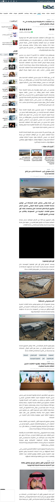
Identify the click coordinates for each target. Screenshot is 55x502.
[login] (8, 1)
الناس (6, 65)
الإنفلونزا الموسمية (35, 359)
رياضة (31, 13)
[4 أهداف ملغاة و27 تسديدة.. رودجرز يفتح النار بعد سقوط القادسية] (15, 42)
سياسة (43, 13)
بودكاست (26, 13)
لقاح (43, 359)
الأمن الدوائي (33, 355)
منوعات (15, 13)
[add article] (13, 1)
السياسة (5, 94)
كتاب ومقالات (10, 33)
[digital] (16, 1)
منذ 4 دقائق (10, 30)
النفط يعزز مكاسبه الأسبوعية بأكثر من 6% (7, 27)
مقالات (10, 13)
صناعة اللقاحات (42, 355)
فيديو (35, 13)
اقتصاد (39, 13)
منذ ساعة (10, 46)
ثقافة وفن (20, 13)
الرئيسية (53, 13)
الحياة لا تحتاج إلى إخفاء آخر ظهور (7, 35)
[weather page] (11, 1)
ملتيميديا (6, 13)
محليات (48, 13)
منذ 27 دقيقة (10, 38)
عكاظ (52, 19)
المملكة (26, 355)
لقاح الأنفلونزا (50, 359)
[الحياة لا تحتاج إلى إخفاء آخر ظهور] (15, 34)
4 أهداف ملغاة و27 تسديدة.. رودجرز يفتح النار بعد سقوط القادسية (7, 43)
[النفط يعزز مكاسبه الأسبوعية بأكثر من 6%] (15, 26)
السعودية (51, 355)
